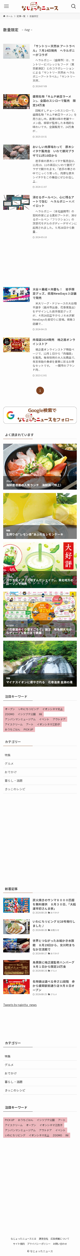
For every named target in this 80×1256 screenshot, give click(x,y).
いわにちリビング (28, 709)
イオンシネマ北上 (52, 709)
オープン (10, 709)
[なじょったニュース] (40, 6)
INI (40, 714)
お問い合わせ (60, 1243)
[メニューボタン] (6, 6)
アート (29, 724)
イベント (44, 719)
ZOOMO (9, 714)
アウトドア (59, 719)
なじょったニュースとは (23, 1238)
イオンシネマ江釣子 (48, 724)
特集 (8, 755)
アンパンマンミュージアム (20, 719)
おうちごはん (12, 729)
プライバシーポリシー (39, 1243)
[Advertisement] (40, 263)
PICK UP (28, 729)
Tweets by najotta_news (20, 1005)
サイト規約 (19, 1243)
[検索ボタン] (73, 6)
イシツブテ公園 (27, 714)
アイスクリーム (14, 724)
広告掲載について (60, 1238)
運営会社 (43, 1238)
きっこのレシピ (15, 789)
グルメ (9, 763)
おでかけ (11, 772)
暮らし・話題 (14, 780)
